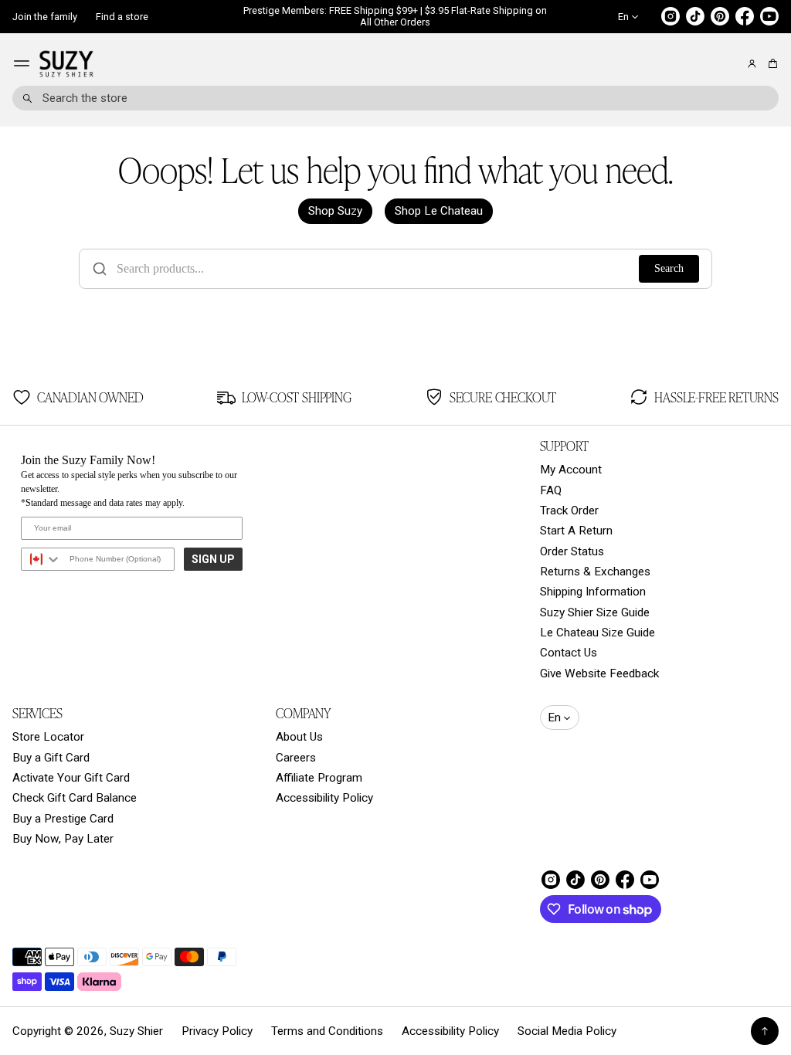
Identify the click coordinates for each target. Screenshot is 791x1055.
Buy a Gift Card (51, 758)
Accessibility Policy (324, 798)
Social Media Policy (567, 1031)
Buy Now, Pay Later (63, 839)
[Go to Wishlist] (731, 64)
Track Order (569, 510)
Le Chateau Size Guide (597, 632)
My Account (571, 470)
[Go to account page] (752, 63)
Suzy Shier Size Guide (595, 612)
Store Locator (48, 737)
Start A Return (576, 531)
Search (669, 268)
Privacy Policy (217, 1031)
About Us (299, 737)
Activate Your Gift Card (71, 778)
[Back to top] (765, 1031)
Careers (296, 758)
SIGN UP (213, 559)
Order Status (572, 551)
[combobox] (395, 98)
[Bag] (770, 63)
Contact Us (568, 653)
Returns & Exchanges (595, 571)
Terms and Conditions (327, 1031)
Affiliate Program (319, 778)
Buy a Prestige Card (63, 819)
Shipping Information (593, 592)
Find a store (122, 16)
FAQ (551, 490)
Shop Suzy (335, 211)
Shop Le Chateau (439, 211)
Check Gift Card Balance (74, 798)
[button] (770, 63)
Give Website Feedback (599, 673)
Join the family (44, 16)
